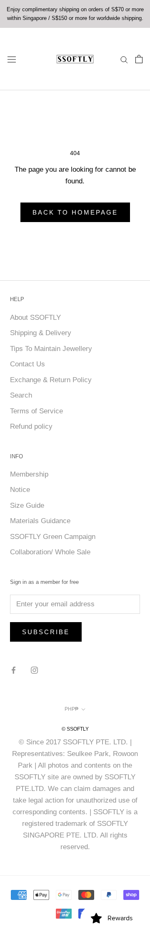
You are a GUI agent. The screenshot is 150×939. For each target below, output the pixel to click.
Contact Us (27, 364)
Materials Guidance (40, 521)
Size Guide (27, 505)
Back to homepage (75, 212)
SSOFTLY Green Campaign (52, 537)
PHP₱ (71, 709)
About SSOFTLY (35, 317)
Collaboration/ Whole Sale (50, 552)
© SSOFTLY (75, 729)
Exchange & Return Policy (51, 380)
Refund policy (31, 426)
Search (21, 395)
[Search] (124, 59)
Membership (29, 474)
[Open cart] (138, 59)
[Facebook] (13, 670)
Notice (20, 490)
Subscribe (46, 631)
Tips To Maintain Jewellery (51, 349)
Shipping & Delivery (40, 333)
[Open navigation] (12, 58)
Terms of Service (36, 411)
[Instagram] (34, 670)
